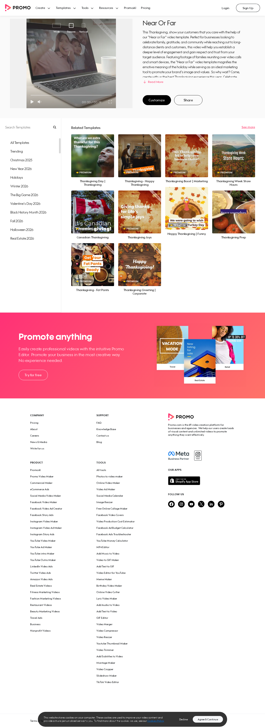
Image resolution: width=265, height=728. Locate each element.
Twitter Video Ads (40, 572)
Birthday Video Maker (109, 585)
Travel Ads (36, 617)
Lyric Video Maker (106, 598)
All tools (101, 470)
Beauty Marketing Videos (45, 611)
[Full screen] (110, 101)
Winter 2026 (19, 186)
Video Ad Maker (105, 489)
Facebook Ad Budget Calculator (115, 527)
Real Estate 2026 (22, 238)
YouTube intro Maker (42, 553)
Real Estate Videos (41, 585)
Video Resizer (104, 637)
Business (35, 624)
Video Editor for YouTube (110, 572)
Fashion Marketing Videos (45, 598)
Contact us (102, 435)
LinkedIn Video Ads (41, 566)
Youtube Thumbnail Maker (112, 643)
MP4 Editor (102, 547)
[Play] (32, 102)
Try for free (33, 375)
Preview (92, 151)
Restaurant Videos (41, 605)
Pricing (145, 8)
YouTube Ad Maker (41, 547)
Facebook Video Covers (110, 515)
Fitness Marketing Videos (45, 592)
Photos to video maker (109, 476)
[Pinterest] (221, 504)
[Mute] (40, 101)
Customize (157, 100)
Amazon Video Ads (41, 579)
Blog (99, 442)
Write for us (37, 448)
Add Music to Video (107, 553)
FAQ (99, 422)
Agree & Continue (208, 719)
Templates (63, 8)
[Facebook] (178, 455)
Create (40, 8)
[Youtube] (191, 504)
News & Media (38, 442)
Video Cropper (104, 669)
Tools (85, 8)
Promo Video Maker (42, 476)
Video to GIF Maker (107, 560)
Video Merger (104, 624)
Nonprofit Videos (40, 630)
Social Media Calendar (109, 495)
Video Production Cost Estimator (115, 521)
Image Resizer (104, 502)
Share (188, 100)
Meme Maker (104, 579)
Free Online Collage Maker (112, 508)
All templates (19, 143)
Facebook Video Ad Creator (46, 508)
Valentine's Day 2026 (25, 203)
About (34, 429)
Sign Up (248, 8)
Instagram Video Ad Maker (46, 527)
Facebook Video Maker (43, 502)
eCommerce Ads (39, 489)
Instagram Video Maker (44, 521)
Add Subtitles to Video (109, 656)
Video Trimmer (105, 650)
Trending (16, 151)
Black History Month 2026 (28, 212)
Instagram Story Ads (42, 534)
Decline (183, 719)
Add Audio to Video (107, 605)
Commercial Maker (41, 482)
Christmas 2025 (21, 160)
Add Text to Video (106, 611)
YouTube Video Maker (43, 540)
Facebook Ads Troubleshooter (113, 534)
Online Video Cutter (108, 592)
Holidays (16, 177)
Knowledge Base (106, 429)
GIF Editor (102, 617)
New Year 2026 (21, 169)
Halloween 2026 (21, 230)
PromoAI (130, 8)
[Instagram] (198, 456)
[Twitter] (201, 504)
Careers (34, 435)
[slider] (30, 95)
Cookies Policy (155, 720)
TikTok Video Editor (107, 682)
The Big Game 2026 (24, 195)
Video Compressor (107, 630)
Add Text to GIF (105, 566)
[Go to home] (20, 8)
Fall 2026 (16, 221)
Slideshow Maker (106, 675)
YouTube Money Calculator (112, 540)
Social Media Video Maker (45, 495)
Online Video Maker (108, 482)
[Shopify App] (201, 480)
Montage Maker (105, 662)
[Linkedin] (211, 504)
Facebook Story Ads (41, 515)
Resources (106, 8)
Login (225, 8)
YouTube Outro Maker (43, 560)
